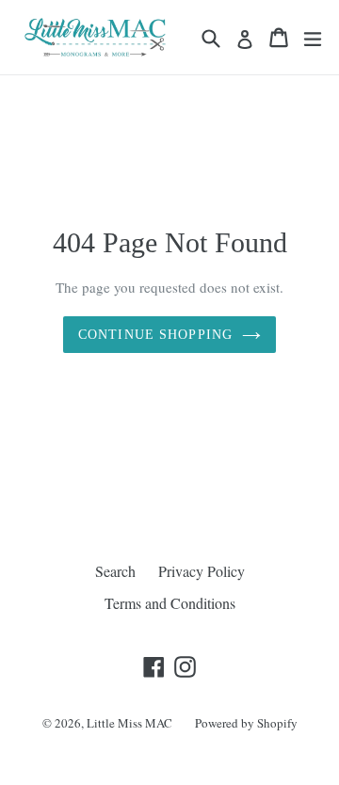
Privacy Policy (201, 571)
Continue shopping (155, 335)
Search (115, 571)
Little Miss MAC (129, 722)
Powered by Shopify (246, 722)
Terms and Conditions (170, 603)
